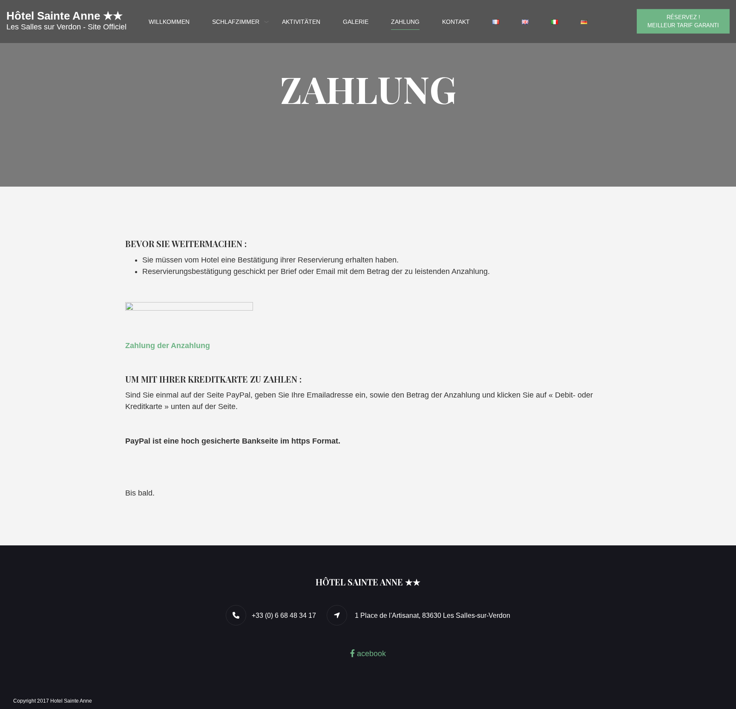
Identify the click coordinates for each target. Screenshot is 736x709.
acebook (370, 653)
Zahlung (405, 21)
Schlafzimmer (235, 21)
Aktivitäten (301, 21)
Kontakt (456, 21)
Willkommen (169, 21)
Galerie (355, 21)
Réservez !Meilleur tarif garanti (683, 21)
